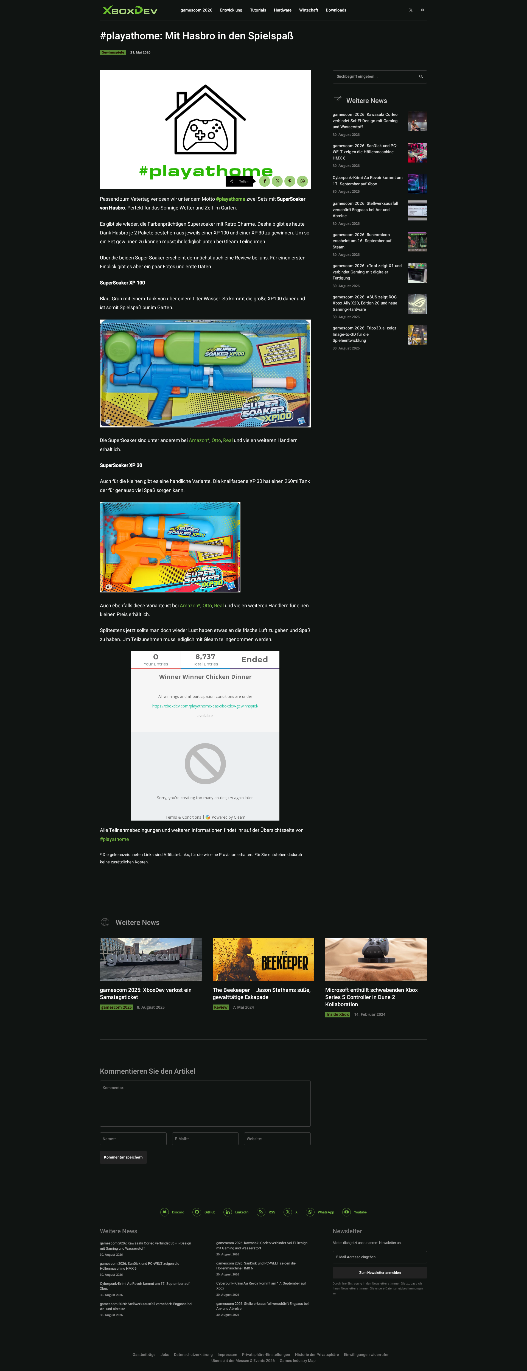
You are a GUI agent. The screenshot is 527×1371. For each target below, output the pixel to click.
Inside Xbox (338, 1014)
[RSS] (261, 1212)
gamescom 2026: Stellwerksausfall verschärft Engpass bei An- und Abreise (365, 209)
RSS (272, 1212)
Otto (216, 440)
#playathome (114, 839)
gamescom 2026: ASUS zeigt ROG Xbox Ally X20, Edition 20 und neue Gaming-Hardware (365, 303)
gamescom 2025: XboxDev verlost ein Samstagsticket (146, 993)
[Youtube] (422, 10)
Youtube (360, 1212)
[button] (266, 1355)
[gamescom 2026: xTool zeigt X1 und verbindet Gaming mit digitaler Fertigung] (417, 272)
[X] (411, 10)
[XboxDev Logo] (130, 9)
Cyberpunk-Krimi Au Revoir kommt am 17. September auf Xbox (368, 181)
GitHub (209, 1212)
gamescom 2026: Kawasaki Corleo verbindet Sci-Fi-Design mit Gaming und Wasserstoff (365, 120)
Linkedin (241, 1212)
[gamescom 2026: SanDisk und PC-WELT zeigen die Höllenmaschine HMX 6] (417, 153)
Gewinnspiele (113, 52)
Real (228, 440)
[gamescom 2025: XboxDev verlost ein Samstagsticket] (151, 959)
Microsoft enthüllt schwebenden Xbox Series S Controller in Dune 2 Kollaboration (371, 997)
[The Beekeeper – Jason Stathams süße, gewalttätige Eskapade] (264, 959)
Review (221, 1007)
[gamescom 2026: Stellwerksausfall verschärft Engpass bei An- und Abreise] (417, 210)
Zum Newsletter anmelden (380, 1272)
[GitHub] (196, 1212)
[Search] (421, 76)
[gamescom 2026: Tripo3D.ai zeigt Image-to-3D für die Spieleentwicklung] (417, 335)
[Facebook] (264, 181)
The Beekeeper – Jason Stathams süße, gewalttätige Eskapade (261, 993)
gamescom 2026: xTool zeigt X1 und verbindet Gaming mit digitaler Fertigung (367, 272)
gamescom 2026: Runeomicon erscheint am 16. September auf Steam (362, 241)
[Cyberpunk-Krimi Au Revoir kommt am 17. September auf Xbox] (417, 184)
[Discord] (164, 1212)
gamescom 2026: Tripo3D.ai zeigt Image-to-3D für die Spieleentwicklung (364, 334)
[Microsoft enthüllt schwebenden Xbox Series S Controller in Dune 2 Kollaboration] (376, 959)
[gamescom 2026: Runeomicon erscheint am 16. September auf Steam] (417, 241)
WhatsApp (326, 1212)
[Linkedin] (227, 1212)
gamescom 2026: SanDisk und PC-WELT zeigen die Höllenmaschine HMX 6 (365, 152)
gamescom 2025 (116, 1007)
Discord (178, 1212)
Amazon (198, 440)
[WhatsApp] (302, 181)
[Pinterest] (289, 181)
